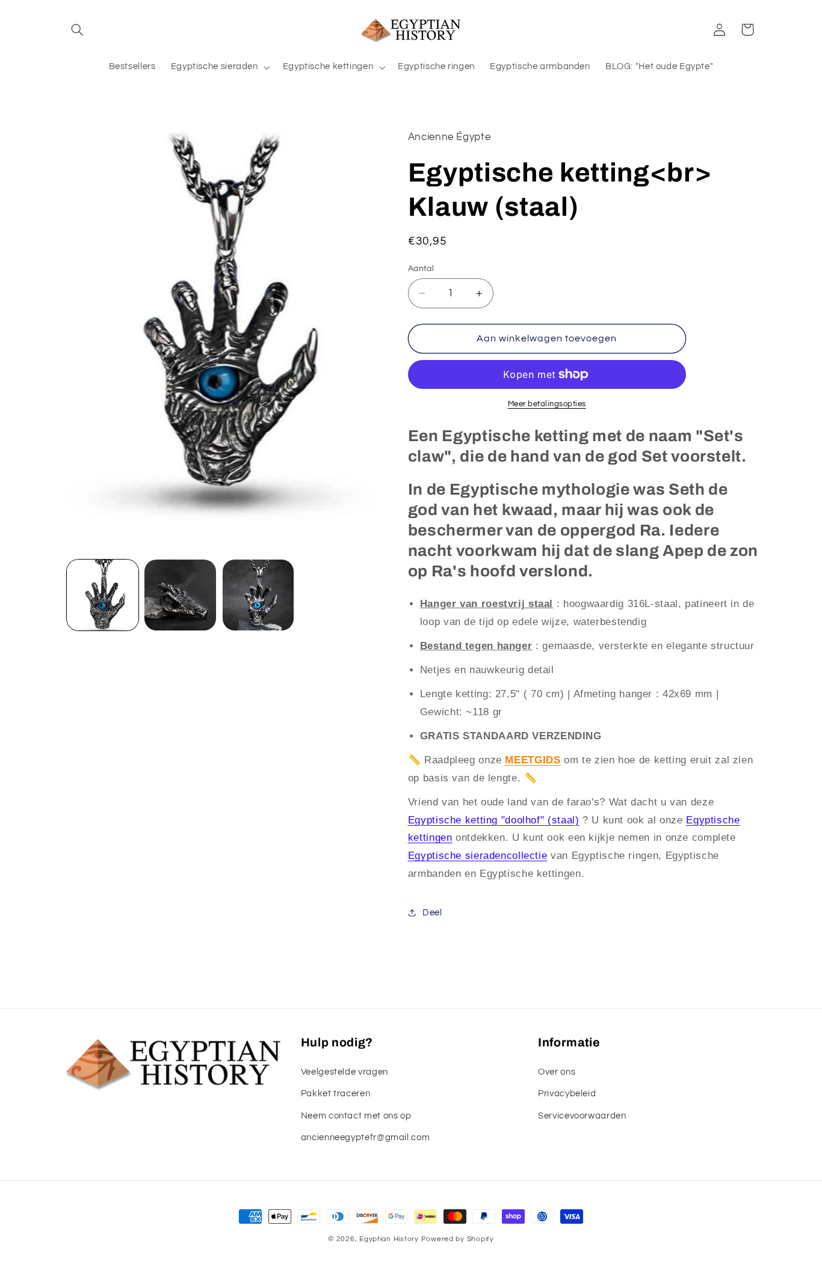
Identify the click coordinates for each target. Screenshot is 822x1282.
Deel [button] (432, 912)
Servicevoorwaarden (582, 1115)
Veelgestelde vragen (344, 1071)
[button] (77, 29)
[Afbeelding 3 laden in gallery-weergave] (258, 595)
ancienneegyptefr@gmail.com (365, 1137)
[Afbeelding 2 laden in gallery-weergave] (180, 595)
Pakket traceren (335, 1093)
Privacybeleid (567, 1093)
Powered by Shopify (457, 1239)
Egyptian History (389, 1239)
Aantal (421, 268)
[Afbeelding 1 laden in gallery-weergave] (102, 595)
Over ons (556, 1071)
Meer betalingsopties (547, 404)
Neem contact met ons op (356, 1115)
